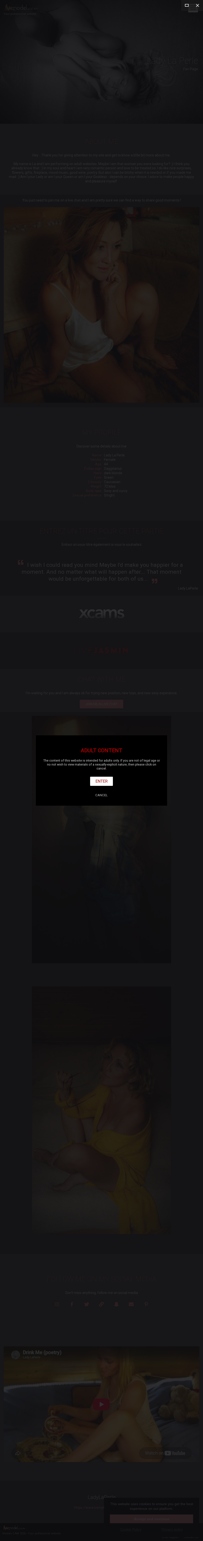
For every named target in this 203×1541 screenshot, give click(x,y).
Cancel (101, 795)
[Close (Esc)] (197, 5)
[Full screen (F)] (186, 5)
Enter (102, 781)
